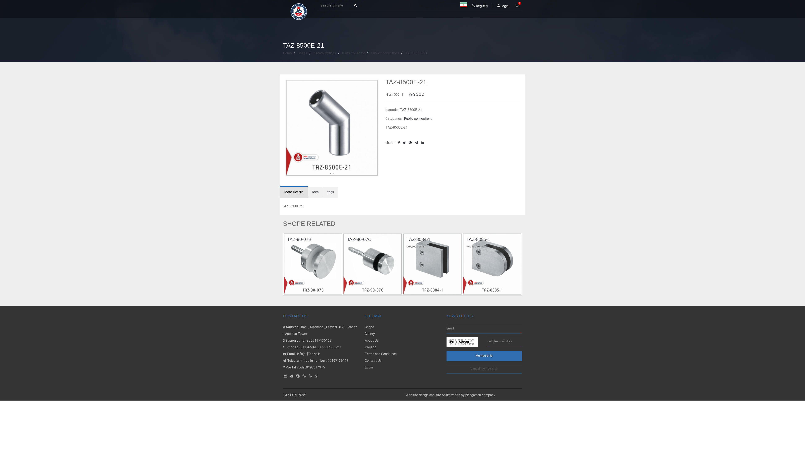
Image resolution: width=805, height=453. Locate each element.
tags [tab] (330, 192)
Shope (369, 327)
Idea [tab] (315, 192)
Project (370, 347)
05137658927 (330, 347)
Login (504, 6)
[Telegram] (291, 376)
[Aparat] (298, 376)
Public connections (418, 119)
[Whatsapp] (316, 376)
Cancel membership (484, 368)
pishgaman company (480, 395)
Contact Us (373, 361)
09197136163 (321, 340)
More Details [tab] (293, 192)
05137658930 (309, 347)
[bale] (304, 376)
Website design (417, 395)
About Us (371, 340)
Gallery (370, 334)
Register (481, 6)
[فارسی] (464, 5)
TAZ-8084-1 (359, 239)
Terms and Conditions (381, 354)
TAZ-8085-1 (418, 239)
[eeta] (310, 376)
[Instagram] (285, 376)
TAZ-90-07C (299, 239)
